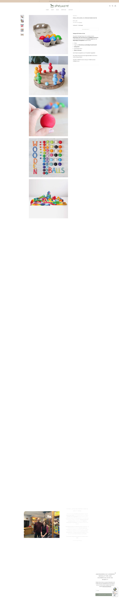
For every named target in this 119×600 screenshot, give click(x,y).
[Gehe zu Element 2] (22, 21)
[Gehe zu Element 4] (22, 30)
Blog (57, 9)
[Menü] (117, 587)
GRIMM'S (75, 15)
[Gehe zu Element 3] (22, 25)
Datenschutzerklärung (106, 586)
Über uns (63, 9)
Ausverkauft (85, 29)
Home (47, 9)
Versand (80, 22)
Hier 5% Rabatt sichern (105, 594)
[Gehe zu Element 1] (22, 16)
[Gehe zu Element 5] (22, 34)
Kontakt (71, 9)
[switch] (115, 595)
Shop (52, 9)
